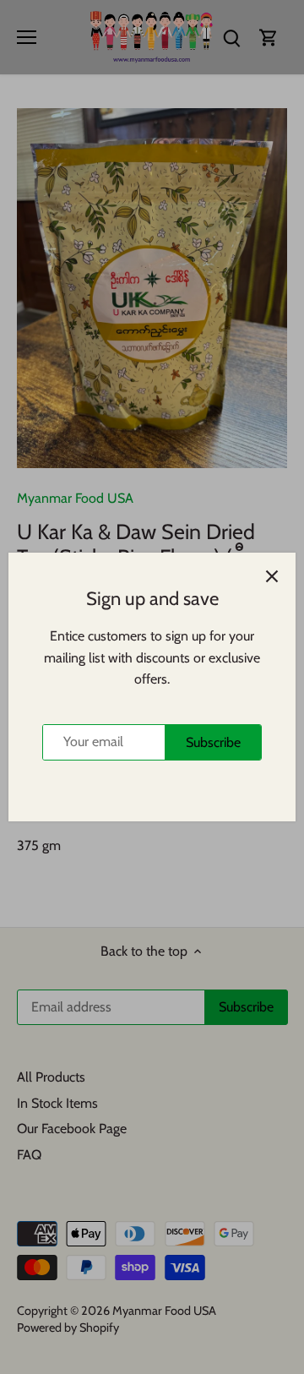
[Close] (271, 576)
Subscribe (213, 742)
